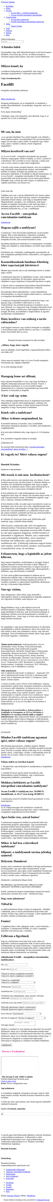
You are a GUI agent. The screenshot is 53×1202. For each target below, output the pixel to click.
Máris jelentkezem (8, 99)
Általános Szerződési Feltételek (18, 1172)
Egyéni (8, 11)
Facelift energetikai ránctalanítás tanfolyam (27, 22)
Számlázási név (7, 991)
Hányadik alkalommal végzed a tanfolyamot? (18, 1007)
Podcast (9, 31)
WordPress (31, 1196)
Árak (8, 28)
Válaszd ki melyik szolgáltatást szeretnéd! (17, 974)
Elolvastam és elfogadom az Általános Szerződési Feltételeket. (25, 1041)
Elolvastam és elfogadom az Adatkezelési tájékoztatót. (22, 1038)
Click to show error (8, 1081)
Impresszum (10, 1174)
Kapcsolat (10, 1178)
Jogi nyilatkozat (12, 1176)
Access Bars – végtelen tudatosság (24, 13)
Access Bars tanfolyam (20, 19)
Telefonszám (6, 987)
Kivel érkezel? (6, 1014)
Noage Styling (16, 26)
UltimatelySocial (42, 1200)
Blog (8, 35)
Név (2, 965)
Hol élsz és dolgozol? (9, 1018)
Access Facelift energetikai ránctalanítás (26, 15)
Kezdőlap (9, 6)
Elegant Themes (13, 1196)
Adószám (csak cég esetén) (11, 1003)
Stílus (8, 24)
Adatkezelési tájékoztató (15, 1170)
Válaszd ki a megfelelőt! (10, 980)
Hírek (8, 8)
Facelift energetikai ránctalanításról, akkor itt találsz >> (22, 448)
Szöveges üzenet (7, 1025)
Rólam (8, 33)
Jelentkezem (5, 222)
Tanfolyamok (11, 17)
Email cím (5, 969)
